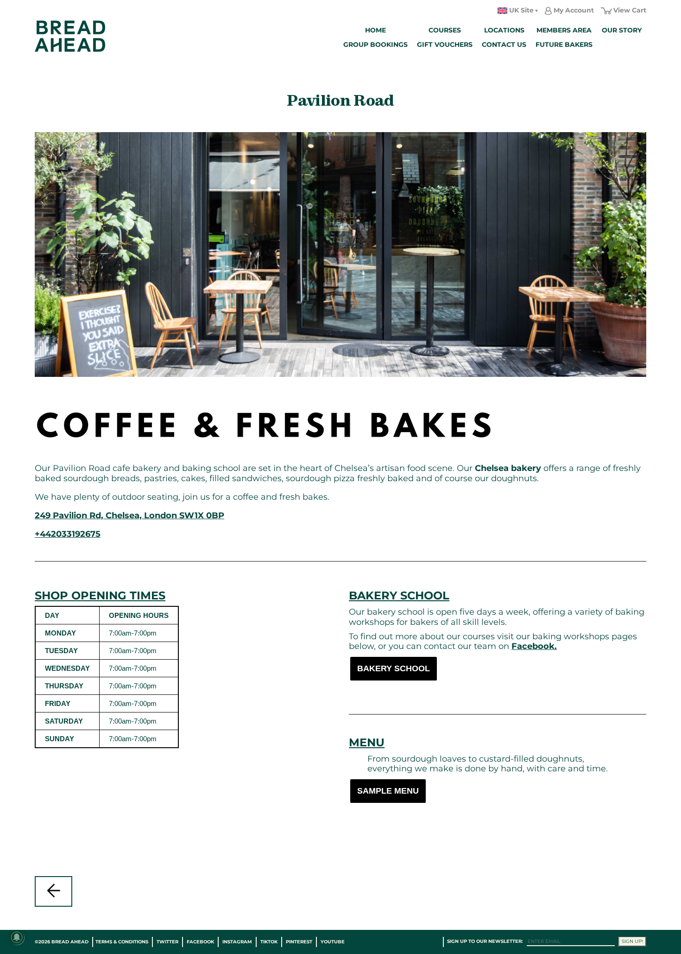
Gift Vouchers (445, 44)
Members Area (564, 30)
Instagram (237, 942)
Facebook (200, 942)
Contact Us (504, 44)
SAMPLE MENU (388, 790)
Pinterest (299, 942)
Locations (504, 30)
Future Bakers (564, 44)
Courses (445, 30)
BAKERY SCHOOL (393, 668)
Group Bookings (375, 44)
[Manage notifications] (16, 937)
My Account (574, 10)
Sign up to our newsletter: (485, 941)
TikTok (268, 942)
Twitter (167, 942)
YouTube (333, 942)
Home (375, 30)
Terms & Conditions (121, 942)
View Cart (629, 10)
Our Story (622, 30)
